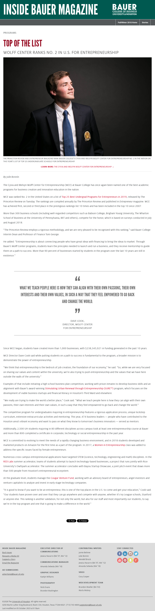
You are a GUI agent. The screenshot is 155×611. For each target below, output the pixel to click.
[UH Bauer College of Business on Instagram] (130, 555)
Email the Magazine (10, 563)
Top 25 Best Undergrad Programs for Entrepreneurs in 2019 (94, 197)
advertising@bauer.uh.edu (13, 574)
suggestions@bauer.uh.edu (90, 605)
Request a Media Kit (10, 556)
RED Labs (8, 461)
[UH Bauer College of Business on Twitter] (136, 555)
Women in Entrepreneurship (110, 445)
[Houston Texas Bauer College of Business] (122, 15)
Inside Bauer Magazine (50, 9)
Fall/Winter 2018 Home (127, 22)
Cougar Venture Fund (62, 478)
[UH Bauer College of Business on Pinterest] (125, 562)
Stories (145, 22)
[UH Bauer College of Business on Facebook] (119, 555)
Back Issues (7, 553)
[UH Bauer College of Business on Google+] (136, 562)
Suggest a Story (8, 559)
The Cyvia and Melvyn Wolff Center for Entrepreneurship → (77, 167)
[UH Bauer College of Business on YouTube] (119, 562)
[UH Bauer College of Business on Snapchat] (130, 562)
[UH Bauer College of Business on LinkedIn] (125, 555)
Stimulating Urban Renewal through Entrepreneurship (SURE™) (79, 388)
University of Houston (21, 602)
